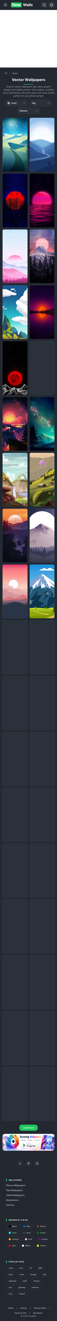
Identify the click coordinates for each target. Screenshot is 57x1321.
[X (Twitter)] (37, 1163)
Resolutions (12, 1200)
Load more (28, 1127)
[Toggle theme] (51, 5)
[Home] (6, 73)
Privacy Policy (40, 1308)
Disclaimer (38, 1313)
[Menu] (5, 5)
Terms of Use (20, 1313)
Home (10, 1308)
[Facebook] (20, 1163)
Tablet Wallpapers (15, 1195)
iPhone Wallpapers (16, 1185)
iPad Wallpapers (14, 1190)
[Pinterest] (29, 1163)
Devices (10, 1205)
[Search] (44, 5)
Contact (23, 1308)
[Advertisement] (28, 38)
